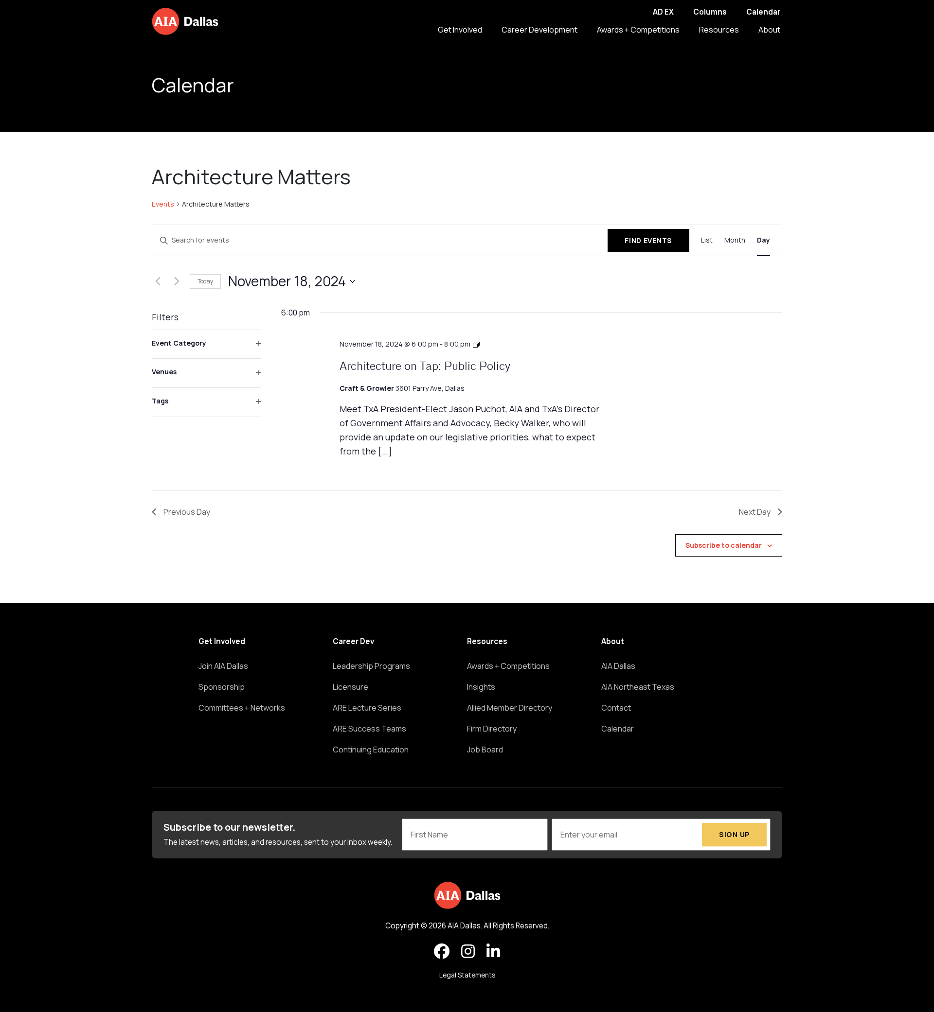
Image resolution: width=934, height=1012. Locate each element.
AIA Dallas (618, 666)
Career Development (539, 29)
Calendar (763, 12)
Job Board (485, 749)
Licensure (350, 686)
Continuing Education (371, 749)
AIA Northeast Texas (637, 686)
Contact (616, 707)
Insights (481, 686)
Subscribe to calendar (723, 545)
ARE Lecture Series (367, 707)
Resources (719, 29)
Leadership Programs (371, 666)
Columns (710, 12)
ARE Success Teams (369, 728)
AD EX (663, 12)
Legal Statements (467, 975)
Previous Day (186, 511)
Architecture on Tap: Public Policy (425, 367)
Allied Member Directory (509, 707)
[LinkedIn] (493, 952)
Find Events (648, 240)
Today (205, 281)
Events (163, 204)
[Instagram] (468, 952)
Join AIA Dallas (223, 666)
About (769, 29)
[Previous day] (157, 281)
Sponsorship (221, 686)
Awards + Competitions (638, 29)
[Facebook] (441, 952)
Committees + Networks (241, 707)
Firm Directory (492, 728)
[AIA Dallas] (185, 21)
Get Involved (460, 29)
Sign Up (734, 834)
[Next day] (176, 281)
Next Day (755, 511)
